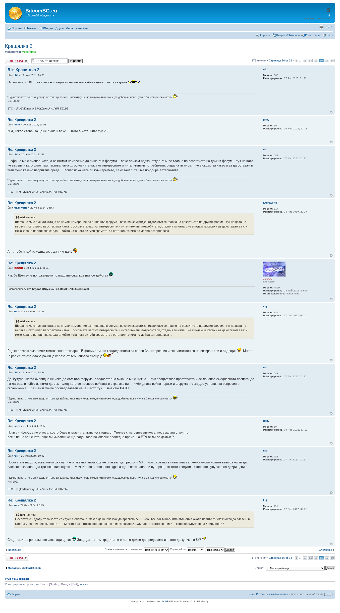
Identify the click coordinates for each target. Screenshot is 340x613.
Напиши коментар (16, 59)
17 (326, 60)
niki (16, 75)
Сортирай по (178, 549)
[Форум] (15, 12)
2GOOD (18, 268)
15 (315, 60)
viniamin (84, 584)
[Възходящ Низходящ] (220, 549)
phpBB (165, 601)
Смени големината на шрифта (329, 27)
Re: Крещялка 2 (23, 69)
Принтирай (321, 27)
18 (332, 60)
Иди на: (259, 567)
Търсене (265, 35)
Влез (330, 35)
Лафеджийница (77, 28)
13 (304, 60)
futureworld (20, 207)
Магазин (32, 28)
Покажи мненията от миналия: (124, 549)
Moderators (29, 51)
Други (60, 28)
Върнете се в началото (331, 112)
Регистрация (313, 35)
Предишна (14, 549)
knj (15, 311)
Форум (48, 28)
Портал (17, 28)
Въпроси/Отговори (288, 35)
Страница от (280, 60)
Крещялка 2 (18, 46)
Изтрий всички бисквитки (272, 594)
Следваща (325, 549)
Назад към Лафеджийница (24, 567)
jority (17, 124)
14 (310, 60)
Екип (251, 594)
